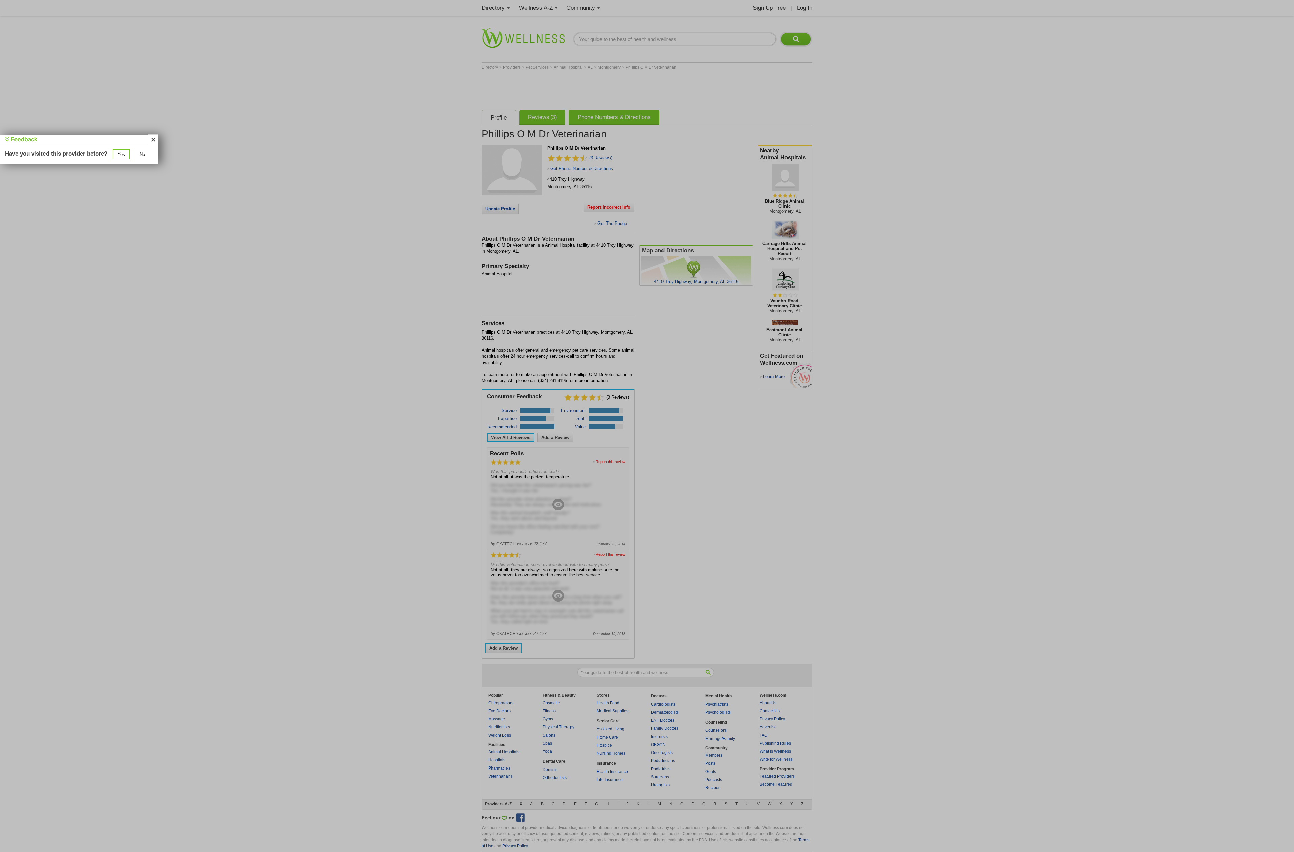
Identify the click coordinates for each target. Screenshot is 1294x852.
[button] (121, 154)
